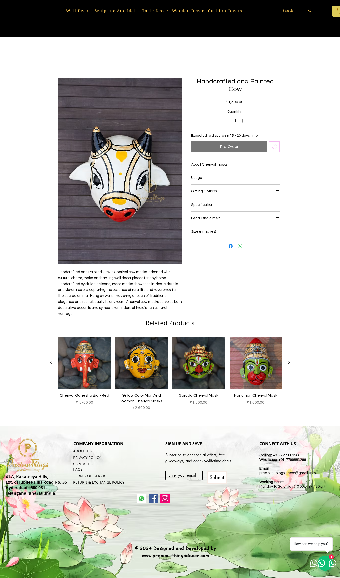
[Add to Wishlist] (274, 146)
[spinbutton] (235, 120)
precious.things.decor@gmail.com (287, 473)
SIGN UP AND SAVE (183, 443)
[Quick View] (84, 363)
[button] (78, 10)
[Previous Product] (51, 362)
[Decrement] (228, 120)
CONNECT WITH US (277, 443)
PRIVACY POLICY (87, 457)
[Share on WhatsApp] (240, 246)
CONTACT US (84, 463)
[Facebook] (153, 498)
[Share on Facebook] (231, 246)
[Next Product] (289, 362)
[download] (141, 498)
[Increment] (243, 120)
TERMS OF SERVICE (91, 475)
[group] (170, 376)
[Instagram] (165, 498)
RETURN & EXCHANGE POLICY (98, 482)
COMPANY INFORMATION (98, 443)
